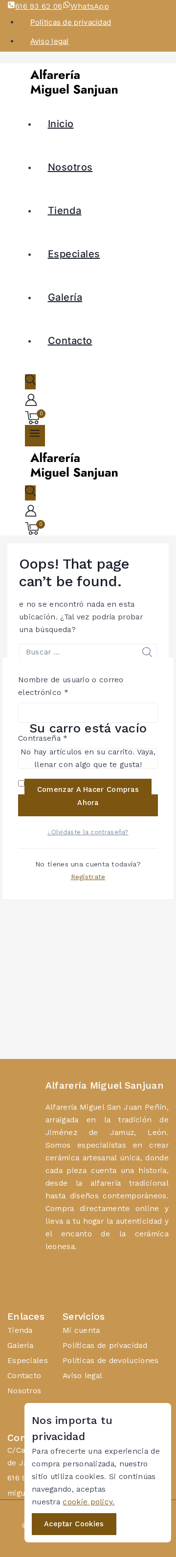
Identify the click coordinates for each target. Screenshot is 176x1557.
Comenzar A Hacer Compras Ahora (88, 796)
